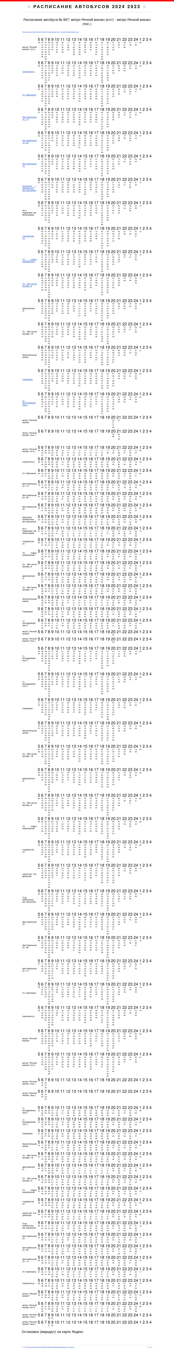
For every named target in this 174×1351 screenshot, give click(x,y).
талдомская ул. (28, 237)
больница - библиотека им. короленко (29, 188)
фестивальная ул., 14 (29, 118)
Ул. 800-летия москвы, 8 (29, 284)
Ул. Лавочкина (29, 94)
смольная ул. (28, 71)
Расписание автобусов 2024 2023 (88, 6)
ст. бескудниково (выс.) (29, 402)
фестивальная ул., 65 (29, 141)
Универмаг (27, 379)
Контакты (71, 1347)
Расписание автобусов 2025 (36, 1347)
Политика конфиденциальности (56, 1347)
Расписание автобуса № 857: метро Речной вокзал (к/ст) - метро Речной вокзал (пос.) (50, 32)
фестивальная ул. (29, 164)
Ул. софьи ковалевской (29, 260)
